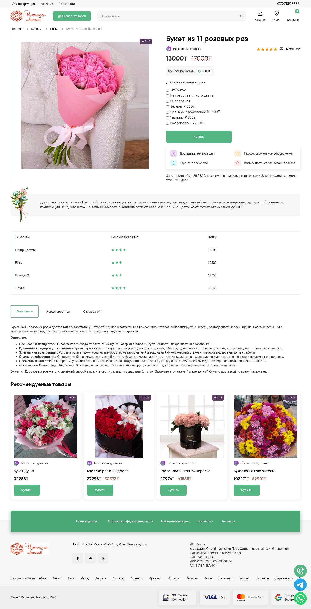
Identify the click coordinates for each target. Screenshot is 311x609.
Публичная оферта (175, 521)
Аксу (71, 578)
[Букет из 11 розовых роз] (85, 105)
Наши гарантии (87, 521)
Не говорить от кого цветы (192, 95)
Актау (85, 578)
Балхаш (244, 578)
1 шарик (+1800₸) (183, 117)
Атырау (192, 578)
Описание (24, 311)
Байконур (225, 578)
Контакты (228, 521)
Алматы (118, 578)
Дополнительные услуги (185, 82)
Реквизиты (205, 521)
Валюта (69, 4)
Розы (54, 28)
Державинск (284, 578)
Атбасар (174, 578)
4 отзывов (292, 49)
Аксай (57, 578)
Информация (25, 4)
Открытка (178, 90)
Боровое (263, 578)
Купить (199, 136)
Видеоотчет (180, 101)
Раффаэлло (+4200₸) (187, 123)
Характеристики (58, 311)
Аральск (137, 578)
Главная (16, 28)
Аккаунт (260, 19)
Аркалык (155, 578)
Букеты (36, 28)
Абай (42, 578)
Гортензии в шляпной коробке (185, 471)
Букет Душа (24, 471)
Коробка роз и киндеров (107, 471)
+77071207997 (287, 4)
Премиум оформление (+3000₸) (195, 112)
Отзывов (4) (92, 311)
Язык (49, 4)
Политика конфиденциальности (129, 521)
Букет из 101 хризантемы (254, 471)
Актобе (101, 578)
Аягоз (208, 578)
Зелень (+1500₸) (182, 106)
